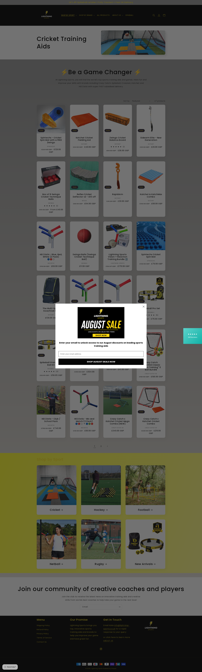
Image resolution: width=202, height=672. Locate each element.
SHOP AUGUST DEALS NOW (101, 361)
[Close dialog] (144, 307)
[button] (192, 336)
